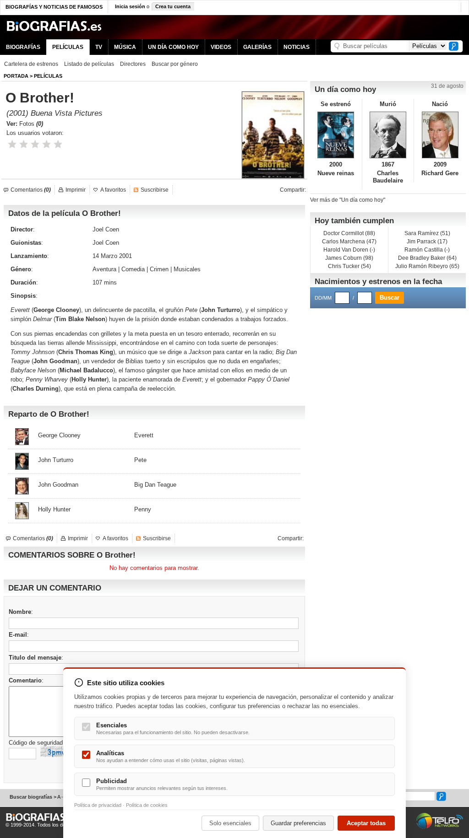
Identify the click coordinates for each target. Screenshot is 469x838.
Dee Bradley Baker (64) (427, 258)
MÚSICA (125, 47)
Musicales (187, 269)
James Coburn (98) (349, 258)
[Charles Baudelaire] (388, 135)
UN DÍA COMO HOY (173, 47)
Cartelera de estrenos (31, 64)
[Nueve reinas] (336, 135)
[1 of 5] (12, 144)
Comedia (133, 269)
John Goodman (55, 361)
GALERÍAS (257, 47)
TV (98, 47)
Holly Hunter (89, 379)
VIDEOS (221, 47)
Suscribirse (155, 190)
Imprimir (75, 190)
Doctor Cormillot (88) (349, 233)
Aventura (104, 269)
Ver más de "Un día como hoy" (347, 200)
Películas (48, 76)
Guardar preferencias (298, 823)
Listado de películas (89, 64)
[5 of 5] (58, 144)
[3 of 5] (35, 144)
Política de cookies (147, 805)
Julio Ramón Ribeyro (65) (427, 266)
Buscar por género (175, 64)
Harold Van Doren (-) (349, 250)
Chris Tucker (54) (349, 266)
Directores (133, 64)
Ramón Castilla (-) (427, 250)
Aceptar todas (366, 823)
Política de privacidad (97, 805)
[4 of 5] (46, 144)
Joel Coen (106, 229)
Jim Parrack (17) (427, 241)
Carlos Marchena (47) (349, 241)
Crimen (159, 269)
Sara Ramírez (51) (427, 233)
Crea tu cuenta (173, 6)
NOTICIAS (297, 47)
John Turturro (220, 309)
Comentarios (31, 190)
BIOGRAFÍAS (23, 47)
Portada (16, 76)
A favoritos (113, 190)
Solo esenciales (230, 823)
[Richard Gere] (440, 135)
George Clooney (56, 309)
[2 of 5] (23, 144)
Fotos (31, 123)
